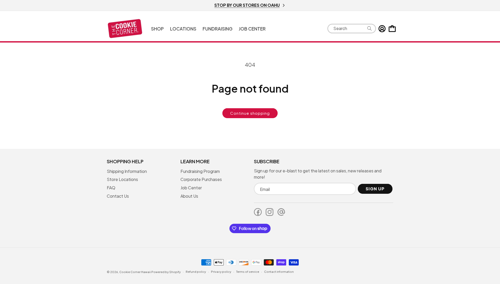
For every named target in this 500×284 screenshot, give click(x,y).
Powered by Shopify (166, 272)
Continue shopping (250, 113)
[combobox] (351, 29)
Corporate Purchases (201, 179)
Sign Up (375, 188)
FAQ (111, 187)
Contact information (279, 271)
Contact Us (118, 196)
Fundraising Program (200, 171)
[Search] (369, 28)
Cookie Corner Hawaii (135, 272)
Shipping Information (127, 171)
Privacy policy (221, 271)
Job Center (191, 187)
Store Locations (122, 179)
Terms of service (247, 271)
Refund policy (196, 271)
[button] (157, 29)
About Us (189, 196)
